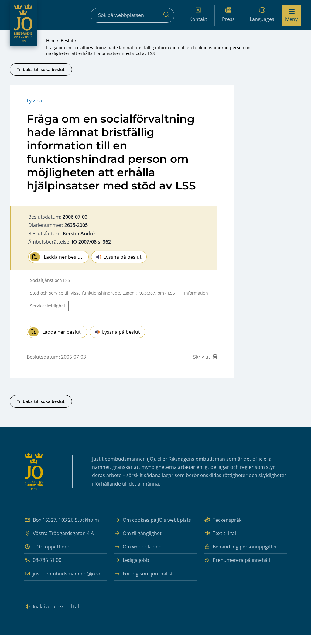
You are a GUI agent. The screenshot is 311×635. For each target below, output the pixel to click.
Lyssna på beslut (123, 257)
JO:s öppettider (52, 546)
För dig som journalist (148, 573)
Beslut (67, 40)
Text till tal (224, 533)
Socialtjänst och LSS (50, 280)
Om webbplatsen (142, 546)
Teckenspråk (227, 520)
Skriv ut (201, 356)
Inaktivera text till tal (56, 606)
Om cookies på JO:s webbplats (157, 520)
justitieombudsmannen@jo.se (67, 573)
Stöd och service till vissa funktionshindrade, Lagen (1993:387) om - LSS (102, 293)
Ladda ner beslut (63, 257)
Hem (51, 40)
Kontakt (198, 19)
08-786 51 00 (47, 560)
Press (228, 19)
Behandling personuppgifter (245, 546)
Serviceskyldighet (47, 306)
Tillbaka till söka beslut (41, 69)
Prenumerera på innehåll (241, 560)
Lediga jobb (136, 560)
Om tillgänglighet (142, 533)
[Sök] (166, 15)
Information (196, 293)
